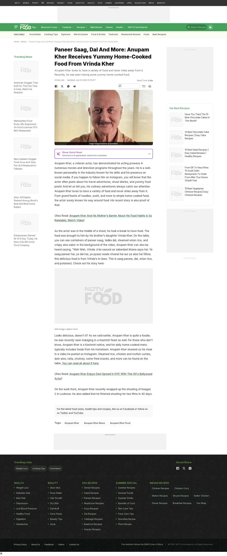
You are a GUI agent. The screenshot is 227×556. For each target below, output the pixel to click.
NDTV (17, 3)
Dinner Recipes (92, 487)
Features (67, 27)
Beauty (53, 483)
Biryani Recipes (181, 495)
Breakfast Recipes (182, 503)
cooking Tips (51, 34)
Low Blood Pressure (26, 508)
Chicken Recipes (160, 488)
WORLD (26, 3)
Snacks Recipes (92, 529)
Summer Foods (125, 493)
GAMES (108, 3)
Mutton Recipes (160, 495)
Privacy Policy (20, 544)
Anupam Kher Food (120, 423)
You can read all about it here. (80, 363)
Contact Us (74, 544)
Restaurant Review (130, 34)
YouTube (78, 412)
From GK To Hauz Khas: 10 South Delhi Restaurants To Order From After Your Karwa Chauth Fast (197, 174)
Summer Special (126, 483)
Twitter (64, 412)
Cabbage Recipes (93, 519)
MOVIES (50, 3)
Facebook (128, 408)
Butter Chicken (201, 495)
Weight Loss (21, 468)
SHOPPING (119, 3)
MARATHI (161, 3)
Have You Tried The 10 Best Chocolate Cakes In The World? (197, 117)
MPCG (151, 3)
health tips (91, 408)
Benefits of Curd (126, 503)
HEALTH (91, 3)
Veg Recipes (89, 483)
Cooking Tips (38, 468)
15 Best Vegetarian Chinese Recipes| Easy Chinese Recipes (196, 191)
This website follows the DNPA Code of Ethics (142, 544)
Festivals (113, 34)
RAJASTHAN (140, 3)
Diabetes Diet (23, 493)
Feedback (49, 544)
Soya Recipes (91, 508)
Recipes (81, 27)
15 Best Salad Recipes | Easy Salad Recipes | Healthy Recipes (197, 152)
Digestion (21, 519)
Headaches (22, 524)
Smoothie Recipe (127, 519)
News (23, 41)
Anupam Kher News (94, 423)
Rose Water (56, 493)
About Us (35, 544)
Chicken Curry (181, 488)
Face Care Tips (126, 513)
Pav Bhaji (201, 503)
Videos (109, 27)
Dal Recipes (90, 513)
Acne (52, 524)
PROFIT (35, 3)
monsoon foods (49, 27)
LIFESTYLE (80, 3)
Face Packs (56, 513)
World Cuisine (81, 34)
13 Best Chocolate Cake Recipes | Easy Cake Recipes (197, 135)
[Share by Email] (144, 86)
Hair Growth (56, 498)
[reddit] (74, 86)
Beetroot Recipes (93, 524)
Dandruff (54, 508)
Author (61, 544)
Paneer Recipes (92, 498)
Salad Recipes (91, 493)
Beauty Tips (56, 519)
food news (78, 408)
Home (16, 41)
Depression (22, 503)
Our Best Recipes (179, 108)
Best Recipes (159, 34)
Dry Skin (54, 503)
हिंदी (43, 3)
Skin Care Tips (125, 508)
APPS (129, 3)
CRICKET (60, 3)
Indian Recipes (159, 483)
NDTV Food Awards (137, 27)
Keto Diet (20, 498)
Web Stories (96, 27)
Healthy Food (23, 513)
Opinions (65, 34)
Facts (146, 34)
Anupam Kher (72, 423)
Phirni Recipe (125, 524)
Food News (35, 34)
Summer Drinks (125, 498)
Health (119, 27)
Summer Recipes (126, 487)
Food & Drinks (98, 34)
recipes (106, 408)
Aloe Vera (55, 487)
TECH (99, 3)
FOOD (69, 3)
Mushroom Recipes (94, 503)
